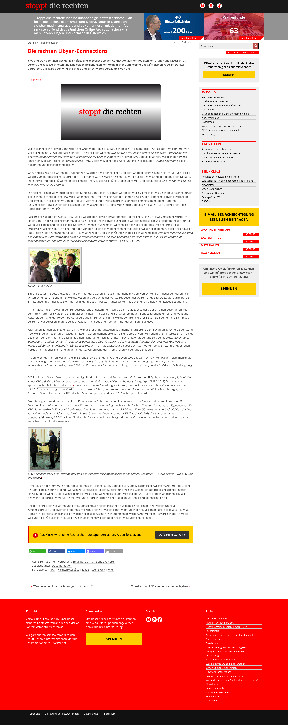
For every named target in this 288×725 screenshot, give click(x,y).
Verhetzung (208, 134)
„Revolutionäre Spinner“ (65, 153)
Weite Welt (98, 569)
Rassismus (208, 121)
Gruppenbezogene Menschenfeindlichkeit (225, 113)
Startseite (33, 42)
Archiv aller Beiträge (213, 193)
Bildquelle (147, 474)
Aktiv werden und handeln (217, 149)
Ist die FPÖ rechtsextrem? (216, 101)
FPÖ (52, 569)
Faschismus (208, 109)
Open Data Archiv (212, 188)
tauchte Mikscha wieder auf (54, 385)
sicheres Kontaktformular (42, 623)
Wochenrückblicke (228, 232)
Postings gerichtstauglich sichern (220, 176)
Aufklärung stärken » (172, 534)
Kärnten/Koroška (68, 569)
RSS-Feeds (208, 201)
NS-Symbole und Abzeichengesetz (221, 130)
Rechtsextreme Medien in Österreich (222, 105)
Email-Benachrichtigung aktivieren (94, 561)
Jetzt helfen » (229, 74)
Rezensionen (228, 254)
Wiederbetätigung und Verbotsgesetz (223, 126)
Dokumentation (49, 42)
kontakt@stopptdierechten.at (44, 627)
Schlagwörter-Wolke (213, 197)
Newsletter (208, 184)
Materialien (228, 247)
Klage (85, 569)
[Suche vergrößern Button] (255, 46)
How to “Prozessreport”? (215, 161)
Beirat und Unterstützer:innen (62, 713)
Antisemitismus (210, 117)
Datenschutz (91, 713)
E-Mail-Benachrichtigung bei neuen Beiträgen (229, 217)
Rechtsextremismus (213, 97)
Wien (111, 569)
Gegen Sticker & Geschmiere (218, 157)
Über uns (35, 713)
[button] (37, 551)
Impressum (109, 713)
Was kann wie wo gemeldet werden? (222, 153)
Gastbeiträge (228, 239)
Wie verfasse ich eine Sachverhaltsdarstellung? (228, 180)
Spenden (229, 288)
